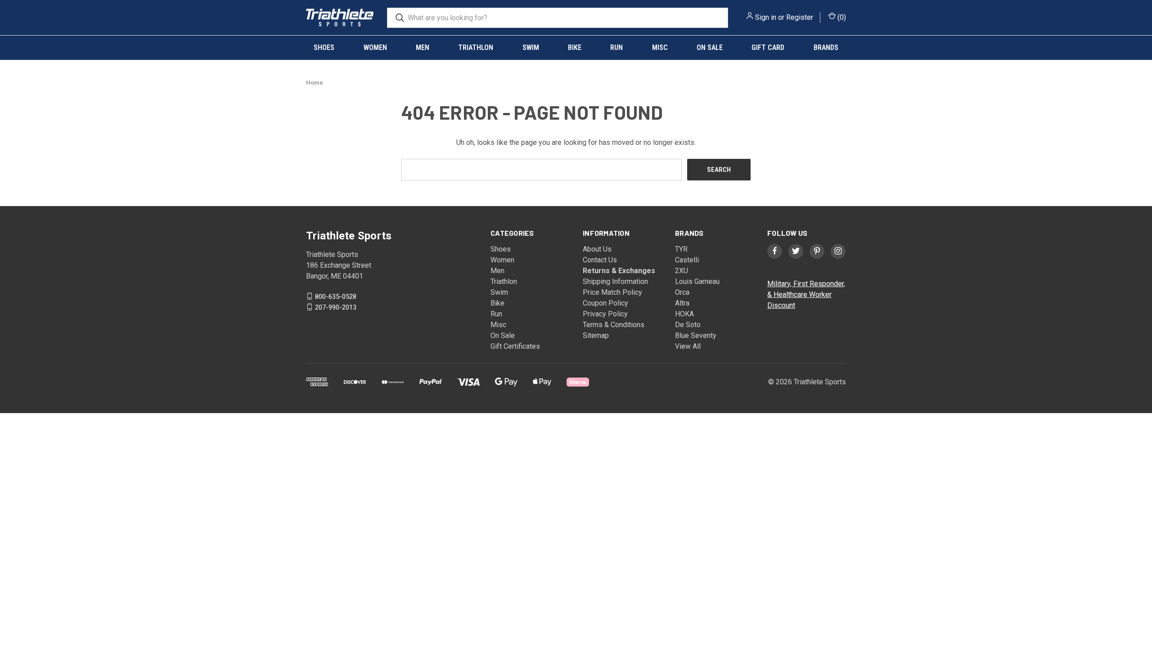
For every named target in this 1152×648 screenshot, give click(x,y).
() (841, 17)
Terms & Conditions (613, 324)
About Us (597, 249)
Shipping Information (615, 281)
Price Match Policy (612, 292)
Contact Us (600, 260)
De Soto (688, 324)
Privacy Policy (605, 314)
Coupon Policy (605, 303)
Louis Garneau (697, 281)
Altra (682, 303)
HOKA (684, 314)
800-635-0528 (335, 296)
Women (375, 47)
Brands (826, 47)
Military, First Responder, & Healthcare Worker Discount (806, 294)
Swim (530, 47)
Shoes (324, 47)
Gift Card (768, 47)
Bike (574, 47)
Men (422, 47)
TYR (681, 249)
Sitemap (596, 335)
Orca (682, 292)
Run (616, 47)
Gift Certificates (515, 346)
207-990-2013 (335, 307)
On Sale (710, 47)
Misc (660, 47)
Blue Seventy (695, 335)
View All (688, 346)
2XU (681, 270)
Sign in (765, 17)
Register (799, 17)
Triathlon (475, 47)
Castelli (687, 260)
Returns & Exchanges (619, 270)
